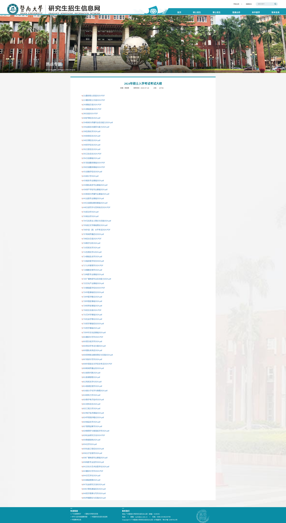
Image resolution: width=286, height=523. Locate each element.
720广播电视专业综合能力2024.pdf (97, 279)
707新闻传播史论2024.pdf (93, 234)
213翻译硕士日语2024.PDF (94, 100)
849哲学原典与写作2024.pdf (94, 493)
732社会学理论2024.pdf (92, 319)
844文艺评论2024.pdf (91, 476)
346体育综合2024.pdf (91, 136)
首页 (48, 70)
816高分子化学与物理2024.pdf (95, 391)
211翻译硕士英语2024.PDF (94, 96)
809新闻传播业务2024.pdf (93, 368)
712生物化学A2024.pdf (92, 252)
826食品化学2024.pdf (91, 422)
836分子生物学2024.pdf (92, 453)
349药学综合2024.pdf (91, 145)
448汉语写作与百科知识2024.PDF (96, 207)
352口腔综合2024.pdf (91, 149)
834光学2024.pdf (90, 444)
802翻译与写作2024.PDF (93, 337)
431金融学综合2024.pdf (92, 172)
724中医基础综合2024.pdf (93, 292)
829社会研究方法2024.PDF (94, 435)
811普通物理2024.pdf (91, 377)
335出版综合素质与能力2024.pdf (96, 127)
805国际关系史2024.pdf (92, 350)
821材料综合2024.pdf (91, 404)
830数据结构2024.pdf (91, 440)
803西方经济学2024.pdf (92, 341)
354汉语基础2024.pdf (91, 158)
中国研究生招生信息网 (98, 517)
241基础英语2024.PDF (92, 109)
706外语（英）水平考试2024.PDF (96, 230)
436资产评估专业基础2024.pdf (95, 189)
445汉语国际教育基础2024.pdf (95, 203)
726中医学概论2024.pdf (92, 297)
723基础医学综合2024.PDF (94, 288)
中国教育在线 (75, 520)
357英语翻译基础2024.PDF (94, 163)
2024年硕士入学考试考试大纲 (66, 70)
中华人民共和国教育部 (78, 517)
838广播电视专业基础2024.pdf (95, 458)
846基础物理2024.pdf (91, 480)
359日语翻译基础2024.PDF (94, 167)
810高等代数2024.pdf (91, 373)
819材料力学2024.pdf (91, 395)
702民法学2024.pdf (90, 212)
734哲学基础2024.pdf (91, 328)
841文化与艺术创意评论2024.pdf (96, 467)
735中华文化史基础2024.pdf (94, 333)
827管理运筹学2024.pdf (92, 426)
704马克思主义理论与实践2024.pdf (97, 221)
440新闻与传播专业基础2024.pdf (96, 194)
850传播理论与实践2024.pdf (94, 498)
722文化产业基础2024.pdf (93, 283)
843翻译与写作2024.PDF (93, 471)
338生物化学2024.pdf (91, 131)
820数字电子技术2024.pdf (93, 400)
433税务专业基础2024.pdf (93, 181)
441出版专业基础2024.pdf (93, 198)
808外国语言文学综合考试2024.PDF (97, 364)
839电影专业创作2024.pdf (93, 462)
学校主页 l (237, 4)
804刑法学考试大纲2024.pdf (94, 346)
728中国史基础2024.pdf (92, 301)
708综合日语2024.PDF (92, 239)
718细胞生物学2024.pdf (92, 270)
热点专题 (53, 70)
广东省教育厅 (75, 514)
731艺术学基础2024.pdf (92, 315)
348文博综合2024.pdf (91, 140)
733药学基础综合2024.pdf (93, 324)
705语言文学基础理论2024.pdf (95, 225)
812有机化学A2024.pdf (92, 382)
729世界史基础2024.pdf (92, 306)
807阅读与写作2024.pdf (92, 359)
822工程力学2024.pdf (91, 408)
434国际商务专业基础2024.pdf (95, 185)
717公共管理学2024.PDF (93, 265)
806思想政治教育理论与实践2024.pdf (98, 355)
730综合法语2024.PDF (92, 310)
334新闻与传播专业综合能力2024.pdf (98, 122)
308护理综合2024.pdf (91, 118)
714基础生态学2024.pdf (92, 257)
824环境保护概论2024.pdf (93, 417)
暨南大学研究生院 (91, 514)
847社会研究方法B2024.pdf (94, 484)
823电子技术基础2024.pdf (93, 413)
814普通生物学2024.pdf (92, 386)
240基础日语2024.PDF (92, 105)
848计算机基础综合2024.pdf (94, 489)
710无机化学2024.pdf (91, 248)
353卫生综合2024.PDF (92, 154)
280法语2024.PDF (90, 114)
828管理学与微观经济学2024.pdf (96, 431)
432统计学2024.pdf (90, 176)
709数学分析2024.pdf (91, 243)
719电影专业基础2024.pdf (93, 274)
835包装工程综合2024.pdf (93, 449)
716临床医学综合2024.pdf (93, 261)
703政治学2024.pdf (90, 216)
